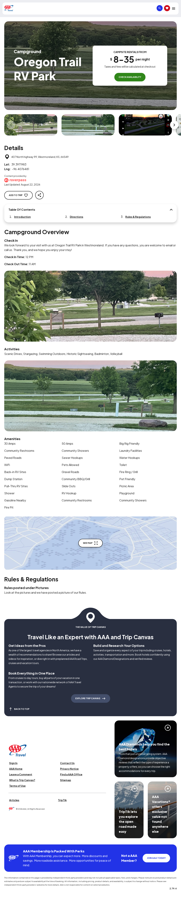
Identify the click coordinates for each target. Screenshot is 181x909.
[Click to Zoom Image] (30, 125)
